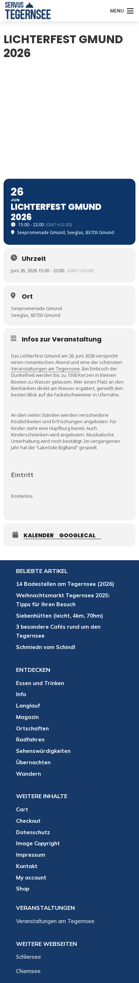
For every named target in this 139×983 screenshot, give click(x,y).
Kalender (39, 535)
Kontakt (26, 866)
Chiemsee (28, 971)
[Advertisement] (69, 121)
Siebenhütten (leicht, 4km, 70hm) (59, 615)
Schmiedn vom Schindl (45, 647)
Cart (22, 809)
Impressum (30, 854)
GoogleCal (77, 535)
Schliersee (28, 956)
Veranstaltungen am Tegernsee (45, 368)
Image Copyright (38, 843)
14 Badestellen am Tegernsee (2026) (65, 584)
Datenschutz (33, 832)
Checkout (28, 820)
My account (31, 877)
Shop (22, 888)
